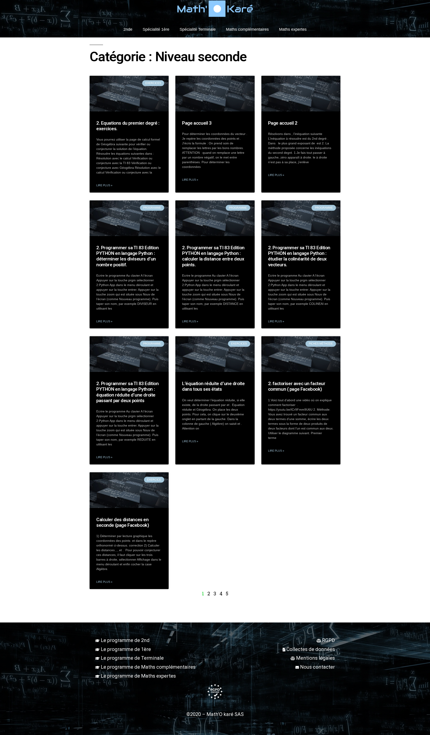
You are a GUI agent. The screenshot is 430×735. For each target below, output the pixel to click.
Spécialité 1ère (156, 29)
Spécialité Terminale (198, 29)
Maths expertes (293, 29)
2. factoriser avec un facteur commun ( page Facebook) (296, 386)
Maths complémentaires (247, 29)
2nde (127, 29)
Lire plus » (104, 185)
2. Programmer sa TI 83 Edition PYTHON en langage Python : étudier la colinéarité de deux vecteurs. (299, 256)
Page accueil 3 (196, 123)
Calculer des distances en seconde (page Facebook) (122, 522)
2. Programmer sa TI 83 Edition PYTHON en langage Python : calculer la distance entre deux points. (213, 256)
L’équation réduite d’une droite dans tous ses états (213, 386)
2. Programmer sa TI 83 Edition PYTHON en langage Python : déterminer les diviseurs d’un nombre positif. (127, 256)
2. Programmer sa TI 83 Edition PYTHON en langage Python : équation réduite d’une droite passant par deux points (127, 392)
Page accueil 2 (282, 123)
